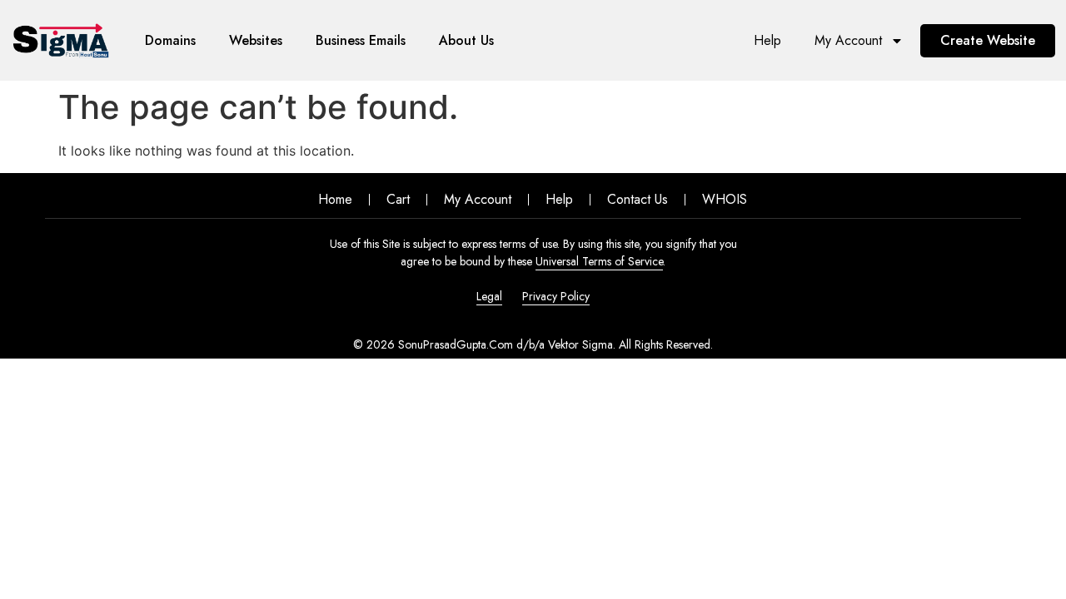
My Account (848, 40)
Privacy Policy (556, 296)
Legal (489, 296)
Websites (255, 40)
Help (767, 40)
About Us (466, 40)
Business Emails (361, 40)
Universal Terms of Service (599, 261)
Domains (170, 40)
